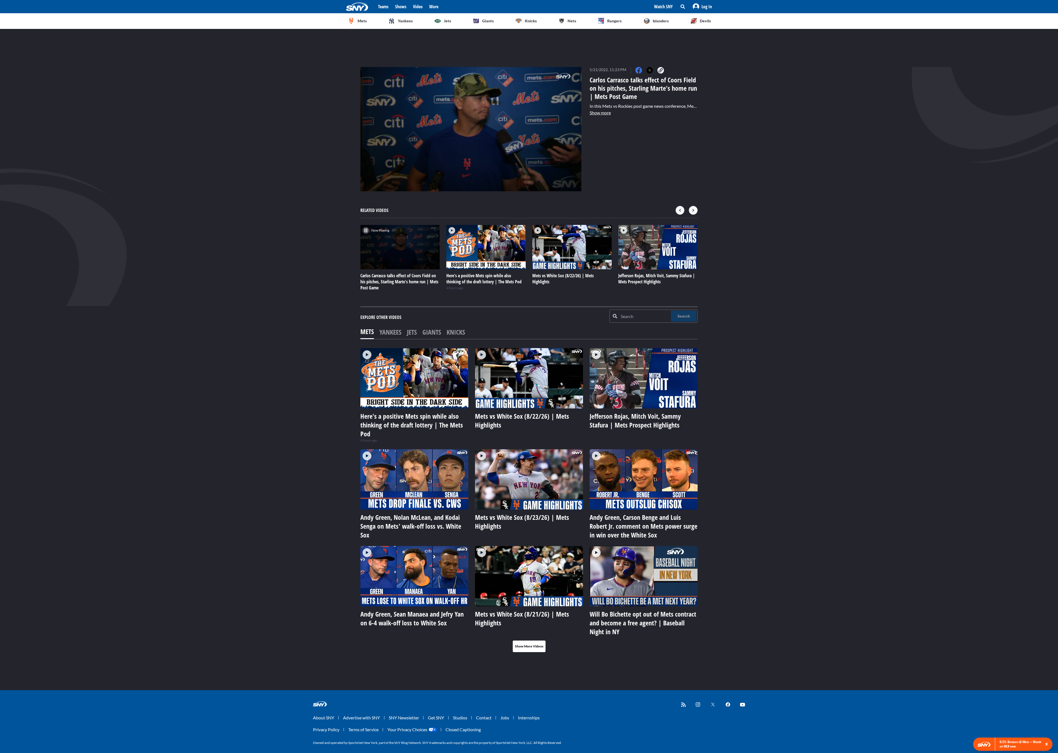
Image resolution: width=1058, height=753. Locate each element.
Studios (460, 717)
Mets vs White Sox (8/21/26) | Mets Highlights (522, 618)
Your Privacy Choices (407, 729)
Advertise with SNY (361, 717)
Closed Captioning (463, 729)
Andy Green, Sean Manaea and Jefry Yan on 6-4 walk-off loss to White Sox (412, 618)
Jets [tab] (412, 332)
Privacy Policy (326, 729)
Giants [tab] (431, 332)
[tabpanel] (529, 500)
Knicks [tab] (456, 332)
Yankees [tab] (390, 332)
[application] (470, 129)
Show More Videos (529, 646)
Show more (600, 112)
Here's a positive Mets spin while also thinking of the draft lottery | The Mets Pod (411, 425)
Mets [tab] (367, 331)
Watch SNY (663, 7)
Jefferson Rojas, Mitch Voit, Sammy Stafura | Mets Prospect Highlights (635, 420)
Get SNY (436, 717)
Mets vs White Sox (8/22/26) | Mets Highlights (522, 420)
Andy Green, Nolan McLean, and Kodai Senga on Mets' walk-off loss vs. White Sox (410, 526)
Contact (484, 717)
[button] (702, 6)
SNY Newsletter (404, 717)
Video (418, 7)
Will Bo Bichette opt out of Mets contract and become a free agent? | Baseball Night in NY (643, 622)
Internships (529, 717)
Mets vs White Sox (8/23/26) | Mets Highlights (522, 522)
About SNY (323, 717)
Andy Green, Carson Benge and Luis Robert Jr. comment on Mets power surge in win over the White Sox (643, 526)
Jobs (504, 717)
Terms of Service (363, 729)
